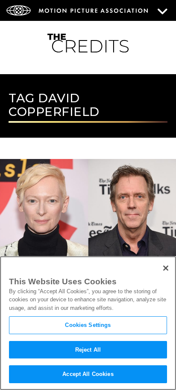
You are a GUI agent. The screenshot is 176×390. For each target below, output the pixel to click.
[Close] (165, 268)
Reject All (88, 350)
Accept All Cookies (87, 374)
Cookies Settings (88, 325)
